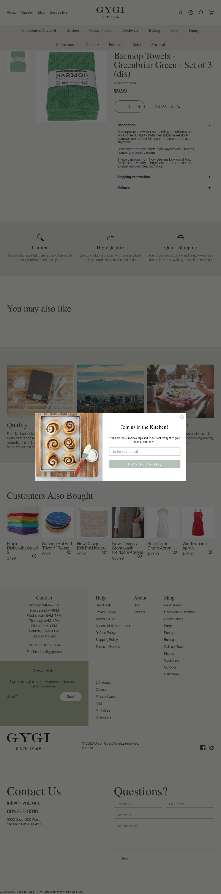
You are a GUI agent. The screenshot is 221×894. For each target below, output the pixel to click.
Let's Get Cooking (145, 464)
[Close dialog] (182, 417)
